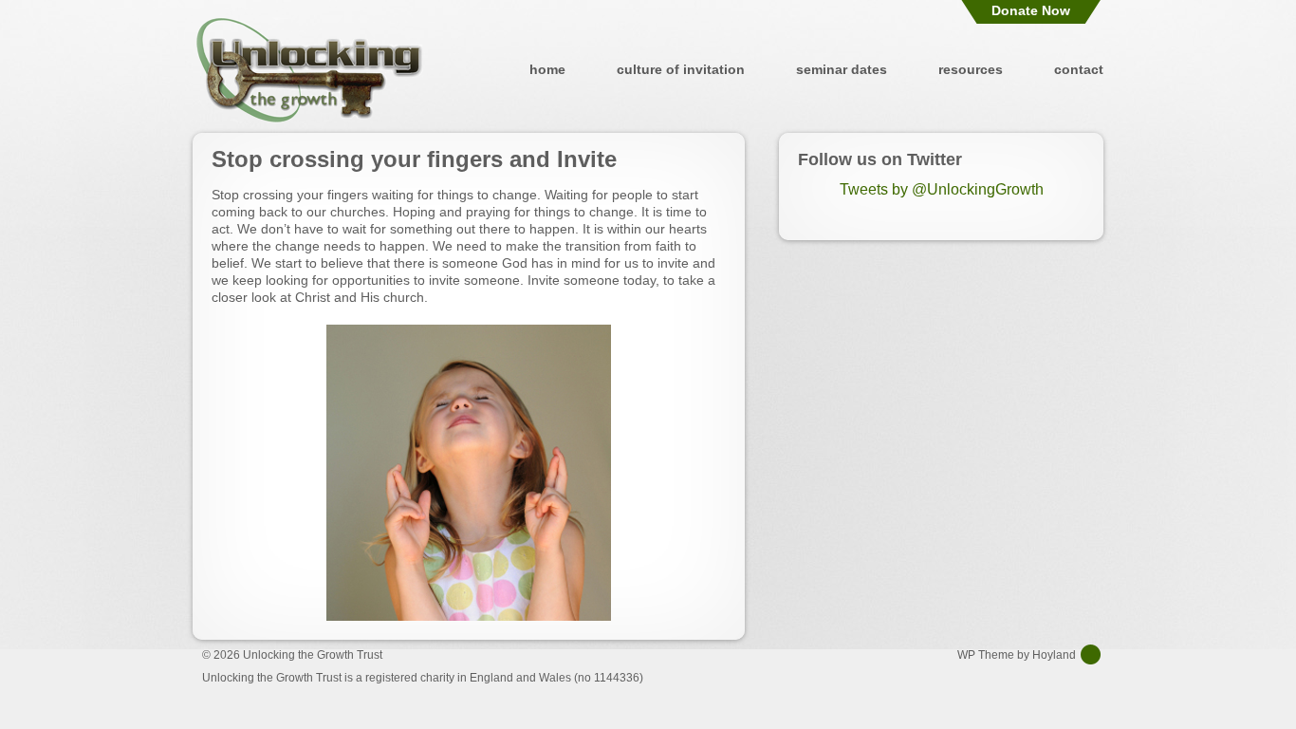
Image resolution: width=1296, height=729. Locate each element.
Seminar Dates (841, 69)
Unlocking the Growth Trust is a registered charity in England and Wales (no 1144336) (422, 677)
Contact (1078, 69)
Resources (970, 69)
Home (547, 69)
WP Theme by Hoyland (1016, 655)
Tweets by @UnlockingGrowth (942, 189)
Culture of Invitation (681, 69)
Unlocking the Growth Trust (309, 69)
